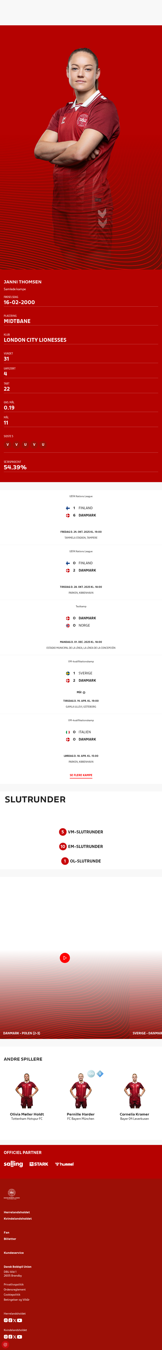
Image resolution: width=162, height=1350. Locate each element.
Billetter (10, 1239)
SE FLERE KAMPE (81, 775)
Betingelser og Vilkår (17, 1300)
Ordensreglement (15, 1289)
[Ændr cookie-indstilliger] (5, 1344)
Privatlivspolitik (14, 1284)
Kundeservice (14, 1253)
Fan (6, 1232)
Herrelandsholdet (17, 1212)
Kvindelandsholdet (18, 1219)
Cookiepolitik (12, 1295)
